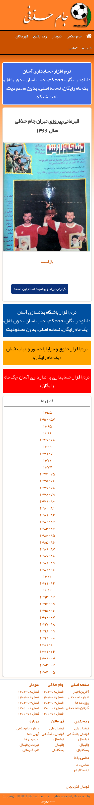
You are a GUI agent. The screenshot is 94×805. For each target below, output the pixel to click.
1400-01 (47, 644)
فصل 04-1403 (52, 697)
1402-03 (47, 658)
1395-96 (47, 610)
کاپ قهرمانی (31, 750)
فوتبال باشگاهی (78, 733)
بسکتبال (82, 750)
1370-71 (47, 453)
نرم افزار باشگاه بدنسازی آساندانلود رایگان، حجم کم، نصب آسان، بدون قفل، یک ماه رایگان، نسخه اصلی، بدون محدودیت (46, 320)
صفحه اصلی (80, 685)
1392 (47, 590)
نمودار (57, 36)
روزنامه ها (82, 702)
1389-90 (47, 569)
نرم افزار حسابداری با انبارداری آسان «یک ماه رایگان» (46, 381)
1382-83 (47, 521)
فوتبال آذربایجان (77, 786)
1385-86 (47, 542)
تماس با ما (81, 758)
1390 (47, 576)
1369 (47, 446)
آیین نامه (33, 733)
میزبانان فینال (29, 744)
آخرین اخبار (81, 691)
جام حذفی (74, 36)
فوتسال (83, 739)
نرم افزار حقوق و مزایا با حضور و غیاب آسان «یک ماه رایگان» (46, 353)
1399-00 (47, 638)
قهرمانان (22, 36)
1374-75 (47, 474)
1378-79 (47, 494)
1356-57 (47, 419)
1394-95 (47, 604)
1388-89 (47, 563)
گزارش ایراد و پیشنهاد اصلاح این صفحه (40, 289)
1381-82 (47, 515)
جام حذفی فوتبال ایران (56, 15)
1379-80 (47, 501)
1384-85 (47, 535)
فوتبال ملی (81, 728)
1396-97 (47, 617)
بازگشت (47, 261)
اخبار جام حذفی (78, 697)
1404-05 (47, 672)
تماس (73, 48)
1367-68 (47, 440)
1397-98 (47, 624)
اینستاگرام (81, 770)
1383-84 (47, 528)
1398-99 (47, 631)
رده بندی (40, 36)
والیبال (84, 744)
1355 (47, 412)
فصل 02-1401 (52, 708)
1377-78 (47, 488)
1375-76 (47, 480)
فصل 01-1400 (52, 713)
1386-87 (47, 549)
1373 (47, 467)
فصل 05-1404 (52, 691)
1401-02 (47, 651)
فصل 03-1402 (52, 702)
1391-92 (47, 583)
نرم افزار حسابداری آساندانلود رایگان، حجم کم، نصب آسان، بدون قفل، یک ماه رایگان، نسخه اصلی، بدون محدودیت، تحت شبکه (46, 83)
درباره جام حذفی (28, 728)
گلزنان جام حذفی (77, 708)
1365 (47, 426)
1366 (47, 433)
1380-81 (47, 508)
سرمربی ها (31, 739)
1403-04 (47, 665)
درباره (86, 48)
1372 (47, 460)
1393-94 (47, 597)
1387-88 (47, 556)
